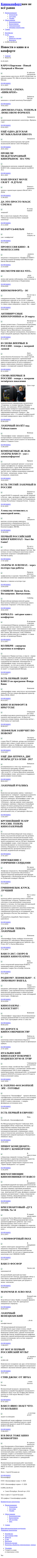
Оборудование (10, 20)
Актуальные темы (11, 1535)
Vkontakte (8, 1548)
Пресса (11, 36)
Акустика (12, 16)
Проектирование (11, 13)
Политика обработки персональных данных (20, 1545)
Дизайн (11, 18)
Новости (8, 1537)
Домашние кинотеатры (9, 1530)
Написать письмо (15, 38)
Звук (10, 1521)
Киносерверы (14, 24)
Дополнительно (14, 26)
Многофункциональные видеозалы (13, 1528)
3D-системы (13, 1520)
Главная (7, 56)
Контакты (12, 40)
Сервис (7, 29)
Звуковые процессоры (16, 27)
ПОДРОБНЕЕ (6, 83)
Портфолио (9, 33)
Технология (13, 15)
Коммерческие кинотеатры (10, 1502)
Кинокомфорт (11, 4)
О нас (7, 35)
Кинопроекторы (14, 22)
